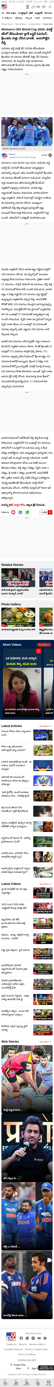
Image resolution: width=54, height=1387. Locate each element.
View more (43, 645)
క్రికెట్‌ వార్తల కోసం (17, 505)
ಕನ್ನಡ (20, 2)
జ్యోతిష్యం (18, 18)
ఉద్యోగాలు (8, 18)
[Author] (4, 156)
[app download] (27, 7)
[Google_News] (20, 512)
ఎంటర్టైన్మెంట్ (22, 13)
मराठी (29, 2)
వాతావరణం (47, 18)
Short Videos (12, 644)
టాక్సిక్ (37, 18)
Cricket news (35, 24)
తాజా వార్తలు (11, 13)
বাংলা (45, 2)
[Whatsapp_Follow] (27, 512)
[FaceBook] (21, 1338)
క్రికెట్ (31, 13)
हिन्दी (12, 2)
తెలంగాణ (48, 13)
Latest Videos (11, 884)
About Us (23, 1344)
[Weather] (32, 6)
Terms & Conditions (27, 1354)
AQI (38, 7)
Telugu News (7, 24)
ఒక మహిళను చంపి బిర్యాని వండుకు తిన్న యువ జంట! (22, 711)
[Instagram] (33, 1338)
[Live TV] (43, 7)
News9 (4, 2)
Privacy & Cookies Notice (36, 1349)
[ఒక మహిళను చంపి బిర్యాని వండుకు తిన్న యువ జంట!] (22, 682)
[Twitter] (27, 1338)
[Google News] (45, 1338)
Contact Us (11, 1344)
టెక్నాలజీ (28, 18)
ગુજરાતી (37, 2)
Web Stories (10, 1041)
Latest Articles (11, 726)
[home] (3, 12)
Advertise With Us (37, 1344)
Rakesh (12, 154)
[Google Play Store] (18, 1366)
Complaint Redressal (13, 1349)
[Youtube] (13, 512)
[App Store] (35, 1369)
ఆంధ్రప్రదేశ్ (39, 13)
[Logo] (4, 6)
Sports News (20, 24)
